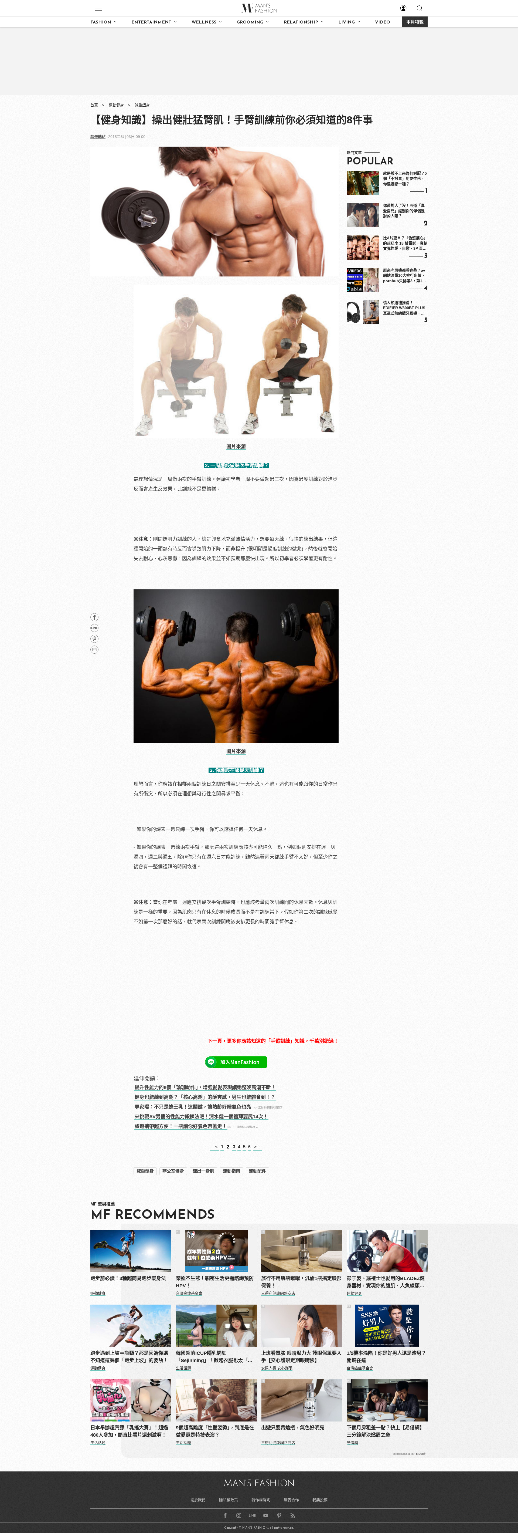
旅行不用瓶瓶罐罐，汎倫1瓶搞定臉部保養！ (301, 1282)
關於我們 (198, 1500)
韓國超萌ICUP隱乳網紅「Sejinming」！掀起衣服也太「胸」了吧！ (215, 1357)
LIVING (346, 22)
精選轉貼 (97, 136)
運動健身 (116, 105)
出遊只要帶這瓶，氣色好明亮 (292, 1427)
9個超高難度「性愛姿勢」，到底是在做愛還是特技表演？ (215, 1431)
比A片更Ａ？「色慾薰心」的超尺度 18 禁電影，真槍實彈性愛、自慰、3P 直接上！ (405, 243)
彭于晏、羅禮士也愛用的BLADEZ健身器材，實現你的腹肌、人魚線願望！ (386, 1282)
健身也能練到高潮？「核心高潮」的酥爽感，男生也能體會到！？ (205, 1097)
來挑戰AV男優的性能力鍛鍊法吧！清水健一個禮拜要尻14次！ (201, 1116)
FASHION (100, 22)
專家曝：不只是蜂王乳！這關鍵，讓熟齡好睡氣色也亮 (193, 1107)
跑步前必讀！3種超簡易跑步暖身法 (128, 1278)
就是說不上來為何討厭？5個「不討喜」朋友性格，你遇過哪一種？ (405, 178)
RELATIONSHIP (301, 22)
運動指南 (231, 1171)
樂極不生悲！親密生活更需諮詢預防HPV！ (215, 1282)
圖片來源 (236, 446)
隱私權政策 (228, 1500)
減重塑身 (142, 105)
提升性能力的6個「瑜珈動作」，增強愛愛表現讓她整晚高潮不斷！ (205, 1087)
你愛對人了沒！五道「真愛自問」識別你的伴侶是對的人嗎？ (404, 210)
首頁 (94, 105)
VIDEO (382, 22)
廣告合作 (291, 1500)
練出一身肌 (203, 1171)
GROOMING (250, 22)
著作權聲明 (260, 1500)
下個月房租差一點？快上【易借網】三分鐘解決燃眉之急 (385, 1431)
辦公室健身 (173, 1171)
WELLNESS (204, 22)
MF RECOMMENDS (152, 1215)
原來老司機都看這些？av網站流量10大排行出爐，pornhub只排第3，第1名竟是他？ (404, 276)
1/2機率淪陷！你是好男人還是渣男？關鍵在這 (386, 1356)
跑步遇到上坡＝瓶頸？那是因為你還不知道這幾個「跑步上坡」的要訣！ (129, 1356)
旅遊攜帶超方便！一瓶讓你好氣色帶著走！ (181, 1126)
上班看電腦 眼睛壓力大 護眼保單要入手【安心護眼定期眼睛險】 (301, 1356)
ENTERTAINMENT (151, 22)
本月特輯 (415, 22)
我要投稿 (320, 1500)
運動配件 (257, 1171)
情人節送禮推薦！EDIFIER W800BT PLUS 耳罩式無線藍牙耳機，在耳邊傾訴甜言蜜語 (404, 308)
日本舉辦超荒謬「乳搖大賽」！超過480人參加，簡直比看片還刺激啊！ (129, 1431)
